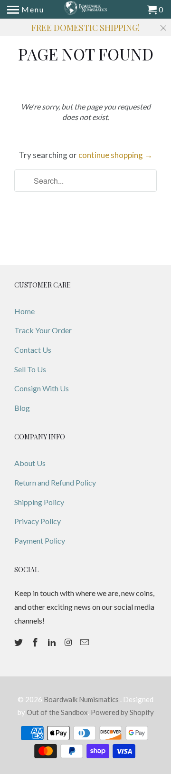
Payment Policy (39, 540)
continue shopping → (115, 155)
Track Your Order (43, 330)
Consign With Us (41, 388)
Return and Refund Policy (55, 482)
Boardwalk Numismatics (82, 699)
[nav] (25, 9)
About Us (30, 462)
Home (24, 311)
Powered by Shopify (122, 712)
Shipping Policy (39, 501)
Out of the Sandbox (57, 712)
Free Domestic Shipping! (85, 27)
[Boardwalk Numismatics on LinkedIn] (53, 642)
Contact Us (32, 349)
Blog (22, 407)
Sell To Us (30, 369)
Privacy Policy (37, 521)
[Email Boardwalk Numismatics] (85, 642)
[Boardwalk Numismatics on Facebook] (36, 642)
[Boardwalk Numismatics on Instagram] (69, 642)
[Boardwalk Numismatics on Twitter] (19, 642)
